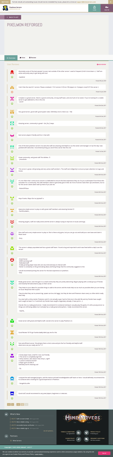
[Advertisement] (39, 40)
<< (9, 404)
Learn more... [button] (39, 454)
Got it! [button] (104, 453)
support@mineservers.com (86, 2)
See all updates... (48, 431)
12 (18, 404)
